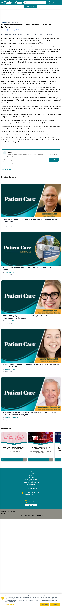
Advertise (31, 473)
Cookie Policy (11, 601)
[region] (31, 601)
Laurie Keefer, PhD (9, 320)
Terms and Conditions (31, 479)
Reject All (55, 604)
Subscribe (53, 160)
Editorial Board (31, 477)
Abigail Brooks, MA (9, 272)
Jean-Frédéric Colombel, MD (12, 417)
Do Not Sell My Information (31, 483)
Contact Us (31, 475)
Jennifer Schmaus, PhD (10, 369)
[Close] (59, 596)
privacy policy (31, 163)
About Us (31, 472)
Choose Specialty (29, 6)
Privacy (31, 481)
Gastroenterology (6, 169)
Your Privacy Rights (31, 484)
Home (20, 515)
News (33, 515)
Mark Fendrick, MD (9, 224)
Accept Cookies (44, 604)
